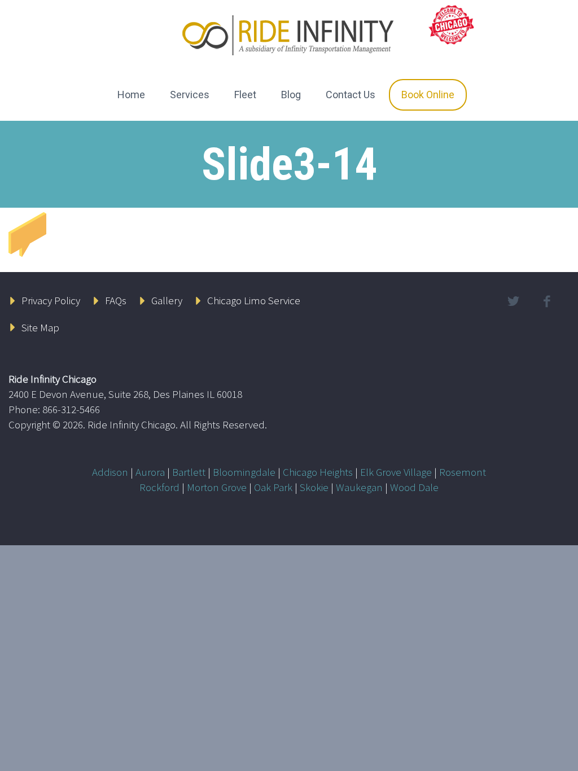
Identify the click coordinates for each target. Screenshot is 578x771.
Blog (291, 94)
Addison (110, 472)
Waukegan (359, 487)
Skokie (314, 487)
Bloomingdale (244, 472)
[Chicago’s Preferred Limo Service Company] (452, 23)
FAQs (115, 300)
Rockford (159, 487)
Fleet (245, 94)
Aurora (150, 472)
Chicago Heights (318, 472)
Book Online (427, 94)
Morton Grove (217, 487)
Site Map (40, 327)
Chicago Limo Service (253, 300)
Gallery (166, 300)
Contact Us (350, 94)
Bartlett (188, 472)
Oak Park (273, 487)
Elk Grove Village (396, 472)
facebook (546, 301)
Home (131, 94)
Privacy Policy (50, 300)
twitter (513, 301)
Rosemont (462, 472)
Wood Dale (414, 487)
